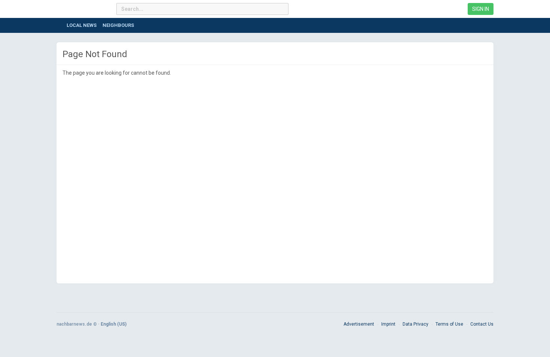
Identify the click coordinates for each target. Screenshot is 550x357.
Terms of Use (449, 324)
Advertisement (358, 324)
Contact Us (482, 324)
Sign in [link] (480, 9)
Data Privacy (415, 324)
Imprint (388, 324)
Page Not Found (94, 54)
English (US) (113, 324)
